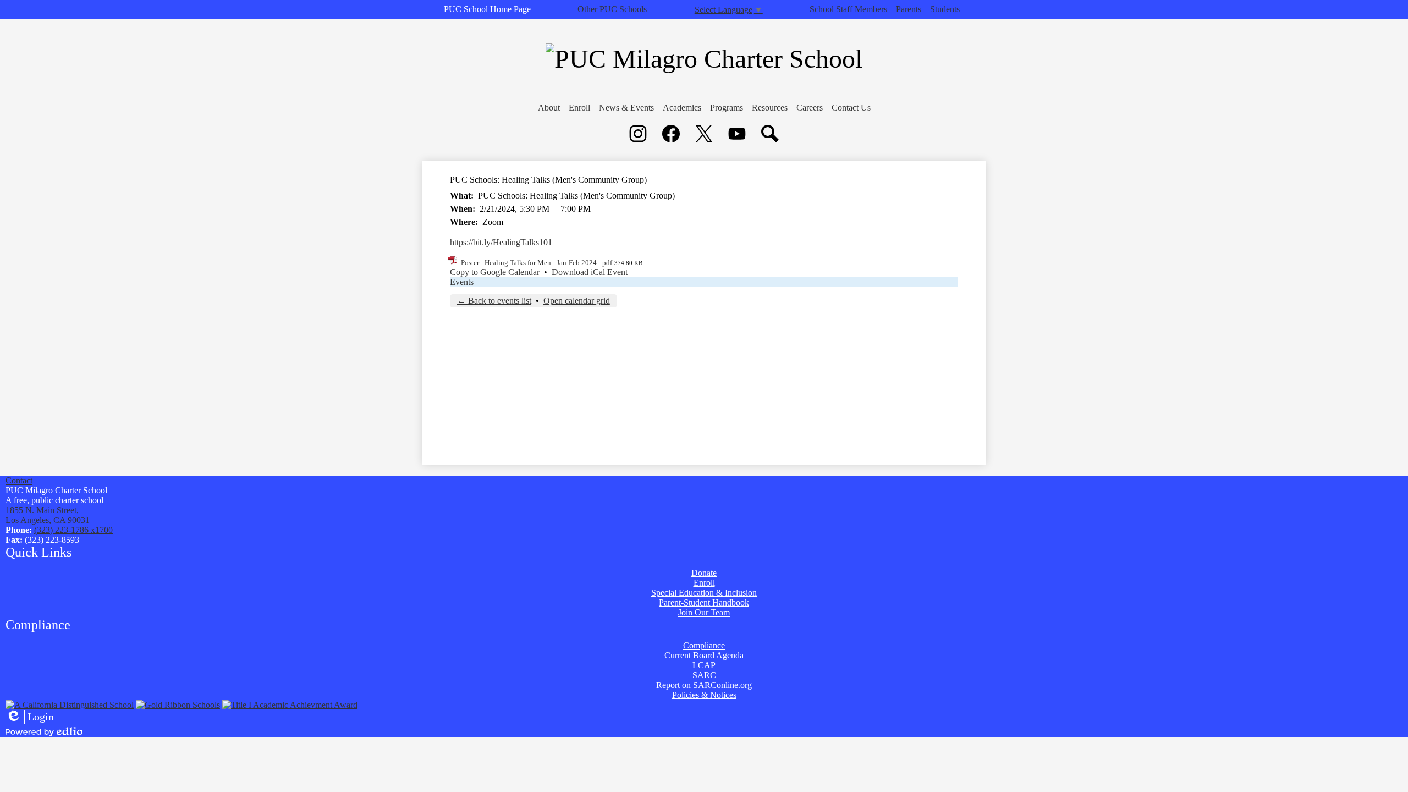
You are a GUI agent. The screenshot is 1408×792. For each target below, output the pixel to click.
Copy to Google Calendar (495, 272)
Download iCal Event (590, 272)
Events (462, 282)
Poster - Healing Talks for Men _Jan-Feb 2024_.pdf (536, 262)
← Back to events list (494, 300)
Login (30, 717)
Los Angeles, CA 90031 (48, 515)
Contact (19, 480)
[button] (549, 107)
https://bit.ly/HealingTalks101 (501, 242)
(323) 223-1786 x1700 (73, 530)
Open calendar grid (576, 300)
